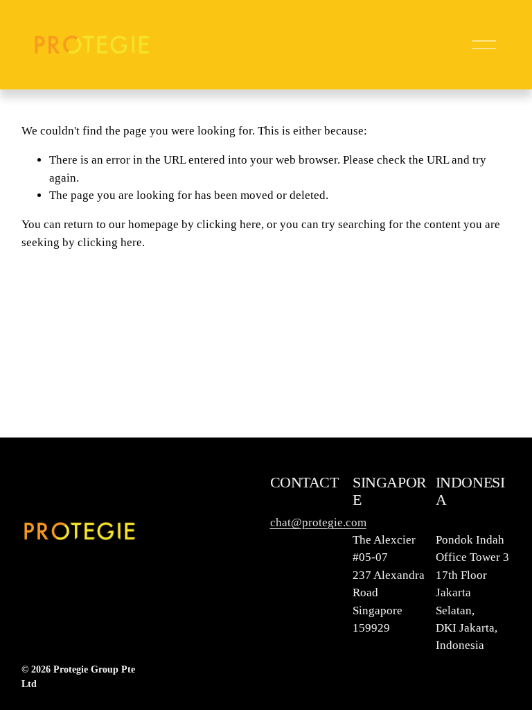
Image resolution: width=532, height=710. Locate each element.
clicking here (229, 224)
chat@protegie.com (318, 522)
